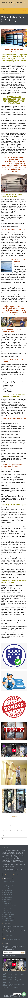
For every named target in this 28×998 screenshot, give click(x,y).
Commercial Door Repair (9, 881)
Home (2, 21)
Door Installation (7, 901)
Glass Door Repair (8, 890)
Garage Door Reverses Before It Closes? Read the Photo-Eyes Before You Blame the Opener (14, 974)
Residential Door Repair (9, 883)
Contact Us (15, 874)
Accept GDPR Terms (9, 955)
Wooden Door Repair (8, 903)
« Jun (2, 838)
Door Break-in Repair (8, 894)
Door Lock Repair (7, 916)
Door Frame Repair (8, 912)
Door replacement (7, 910)
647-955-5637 (21, 926)
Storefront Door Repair (8, 886)
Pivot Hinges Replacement (9, 907)
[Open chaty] (24, 994)
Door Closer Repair (8, 897)
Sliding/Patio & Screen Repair (10, 905)
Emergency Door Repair (9, 885)
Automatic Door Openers (9, 914)
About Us (6, 874)
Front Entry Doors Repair (9, 918)
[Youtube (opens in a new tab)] (14, 5)
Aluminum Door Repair (8, 888)
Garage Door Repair (8, 892)
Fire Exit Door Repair (8, 908)
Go (22, 952)
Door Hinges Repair (8, 899)
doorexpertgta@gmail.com (13, 939)
